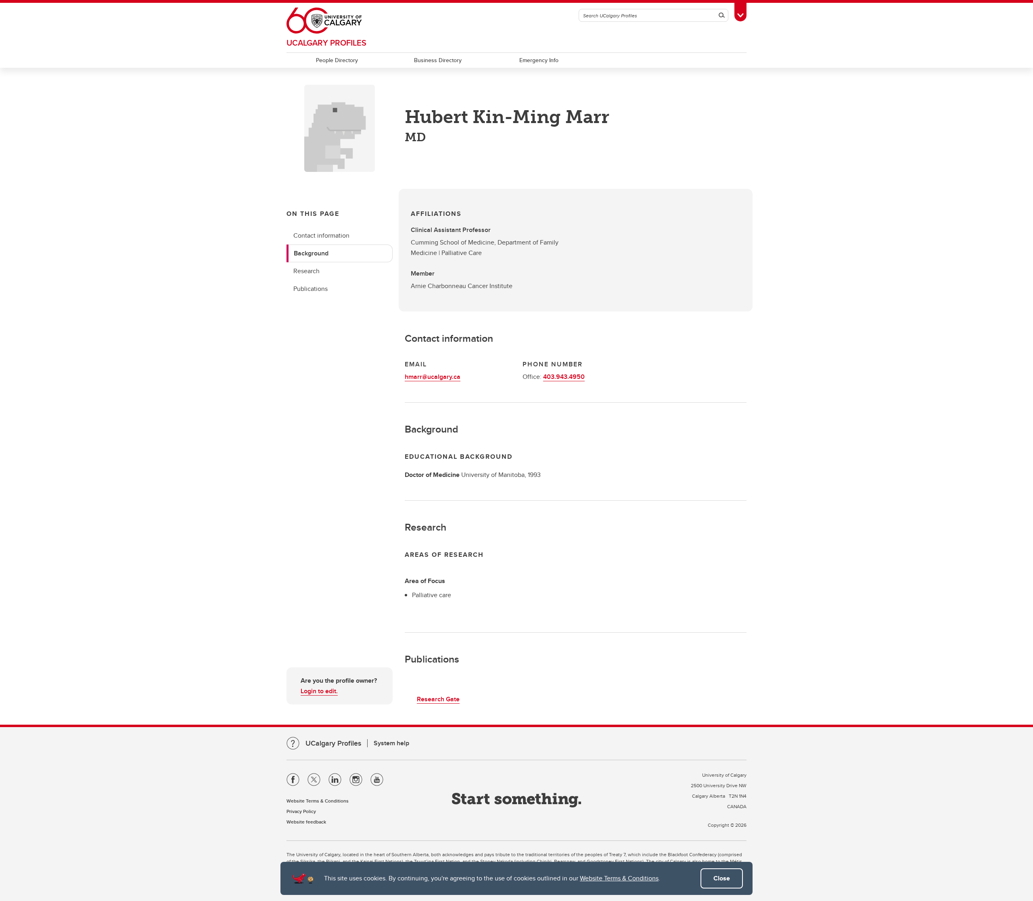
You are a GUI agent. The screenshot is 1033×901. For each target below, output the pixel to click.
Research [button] (306, 271)
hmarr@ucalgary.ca (432, 376)
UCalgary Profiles (326, 42)
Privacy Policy (301, 811)
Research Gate (438, 699)
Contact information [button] (321, 235)
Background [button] (311, 253)
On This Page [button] (312, 213)
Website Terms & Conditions (619, 878)
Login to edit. (319, 691)
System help (391, 743)
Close (721, 878)
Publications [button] (310, 288)
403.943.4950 (564, 376)
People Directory (337, 60)
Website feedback (306, 821)
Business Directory (438, 60)
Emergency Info (538, 60)
